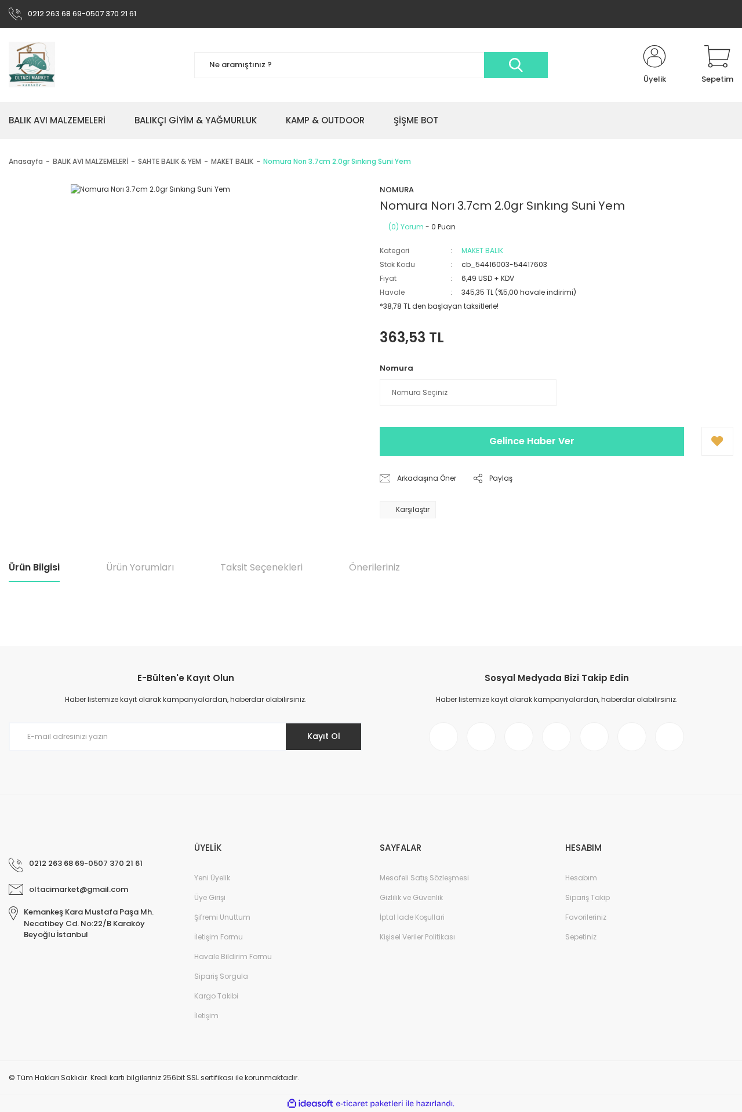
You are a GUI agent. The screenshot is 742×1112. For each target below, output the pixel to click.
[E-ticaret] (369, 1104)
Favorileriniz (585, 917)
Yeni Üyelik (212, 878)
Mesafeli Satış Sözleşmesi (424, 878)
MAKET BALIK (482, 250)
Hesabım (581, 878)
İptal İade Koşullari (412, 917)
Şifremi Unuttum (222, 917)
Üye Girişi (209, 897)
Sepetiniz (580, 937)
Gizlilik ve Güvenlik (411, 897)
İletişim (206, 1015)
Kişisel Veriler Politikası (417, 937)
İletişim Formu (218, 937)
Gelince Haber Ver (531, 441)
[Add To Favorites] (717, 441)
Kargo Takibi (216, 996)
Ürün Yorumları (140, 567)
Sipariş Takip (587, 897)
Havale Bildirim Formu (233, 956)
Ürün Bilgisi (34, 567)
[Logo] (32, 65)
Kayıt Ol (323, 736)
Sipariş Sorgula (221, 976)
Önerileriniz (374, 567)
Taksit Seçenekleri (261, 567)
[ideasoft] (310, 1103)
